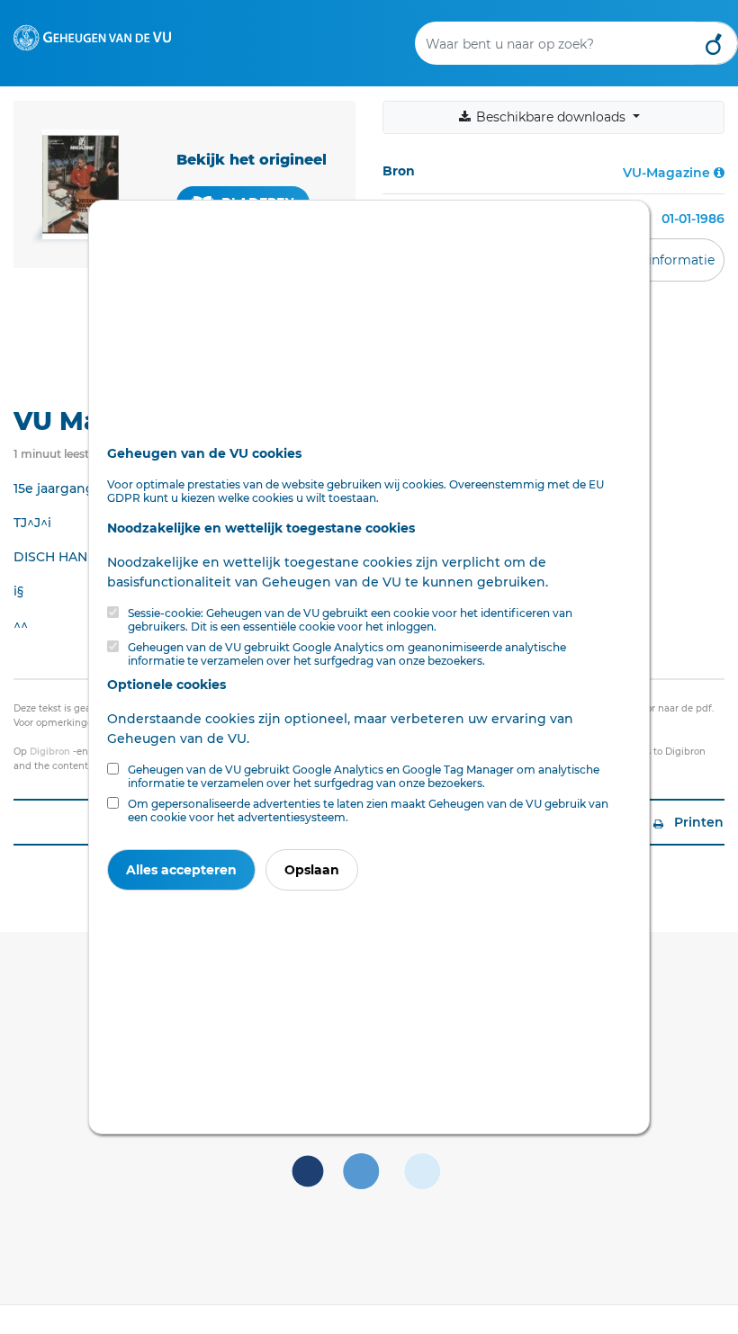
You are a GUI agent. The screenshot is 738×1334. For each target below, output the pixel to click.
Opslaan (311, 870)
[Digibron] (92, 37)
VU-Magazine (666, 173)
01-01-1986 (693, 218)
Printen (697, 822)
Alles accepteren (181, 870)
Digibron (50, 751)
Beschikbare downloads (550, 117)
